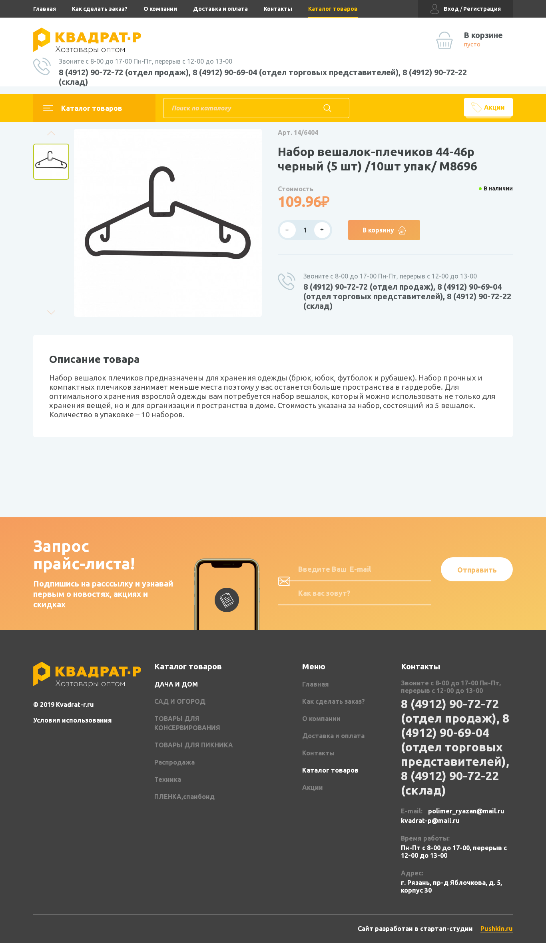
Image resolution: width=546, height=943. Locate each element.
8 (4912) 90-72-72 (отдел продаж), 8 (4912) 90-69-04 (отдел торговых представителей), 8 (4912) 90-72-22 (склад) (263, 77)
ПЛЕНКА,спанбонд (184, 796)
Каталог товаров (333, 9)
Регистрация (482, 9)
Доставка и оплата (220, 9)
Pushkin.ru (496, 928)
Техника (167, 779)
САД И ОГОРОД (179, 701)
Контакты (278, 9)
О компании (160, 9)
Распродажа (174, 762)
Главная (44, 9)
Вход (451, 9)
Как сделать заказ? (100, 9)
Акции (494, 107)
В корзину (378, 230)
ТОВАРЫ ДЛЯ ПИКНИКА (193, 745)
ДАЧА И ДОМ (176, 684)
